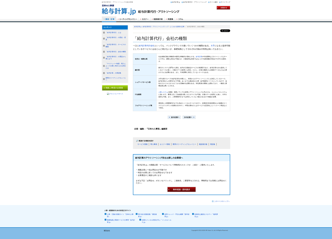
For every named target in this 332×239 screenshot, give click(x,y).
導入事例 (153, 144)
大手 (213, 46)
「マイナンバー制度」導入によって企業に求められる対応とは (116, 66)
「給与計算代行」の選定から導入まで (116, 58)
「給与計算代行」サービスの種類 (116, 46)
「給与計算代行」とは (113, 32)
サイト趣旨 (214, 2)
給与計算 (199, 57)
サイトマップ (225, 2)
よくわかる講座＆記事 (177, 26)
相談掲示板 (203, 144)
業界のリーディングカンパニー (184, 144)
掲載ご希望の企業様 (114, 88)
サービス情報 (142, 144)
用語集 (212, 144)
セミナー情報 (165, 144)
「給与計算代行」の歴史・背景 (116, 39)
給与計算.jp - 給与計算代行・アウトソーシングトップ (151, 26)
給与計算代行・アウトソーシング (195, 2)
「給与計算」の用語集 (113, 73)
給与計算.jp (176, 2)
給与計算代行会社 (146, 46)
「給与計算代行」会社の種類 (116, 52)
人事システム (163, 92)
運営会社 (107, 231)
